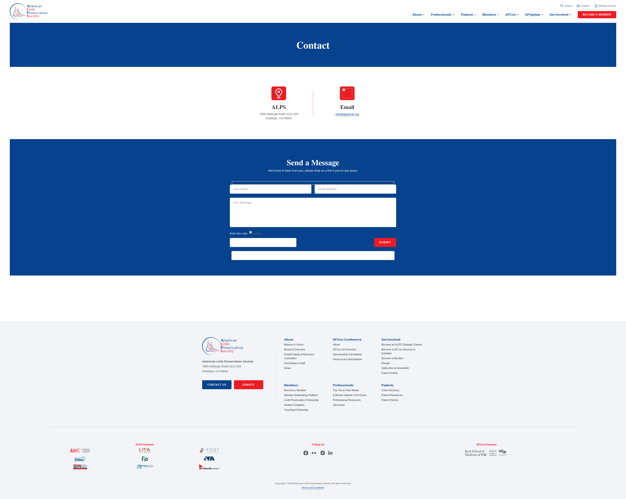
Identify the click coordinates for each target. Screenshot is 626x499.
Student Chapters (294, 405)
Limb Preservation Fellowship (301, 400)
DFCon (511, 14)
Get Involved (559, 14)
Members (489, 14)
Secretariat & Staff (294, 363)
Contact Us (216, 384)
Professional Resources (347, 400)
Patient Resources (392, 395)
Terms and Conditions (313, 487)
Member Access (607, 5)
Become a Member (597, 14)
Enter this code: (239, 233)
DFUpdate (532, 14)
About (417, 14)
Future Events (389, 373)
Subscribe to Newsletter (395, 368)
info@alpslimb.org (347, 114)
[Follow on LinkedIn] (330, 453)
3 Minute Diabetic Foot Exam (349, 395)
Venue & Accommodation (347, 359)
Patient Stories (389, 400)
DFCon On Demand (344, 349)
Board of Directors (294, 349)
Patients (467, 14)
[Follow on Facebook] (305, 453)
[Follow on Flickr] (314, 453)
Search (568, 5)
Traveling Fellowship (296, 409)
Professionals (441, 14)
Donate (249, 384)
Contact (585, 5)
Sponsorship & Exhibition (347, 354)
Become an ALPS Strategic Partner (401, 344)
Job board (338, 405)
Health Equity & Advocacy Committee (299, 356)
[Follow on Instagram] (323, 453)
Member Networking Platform (301, 395)
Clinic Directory (390, 390)
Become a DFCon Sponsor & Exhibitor (398, 351)
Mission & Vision (294, 344)
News (287, 368)
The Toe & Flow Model (346, 390)
